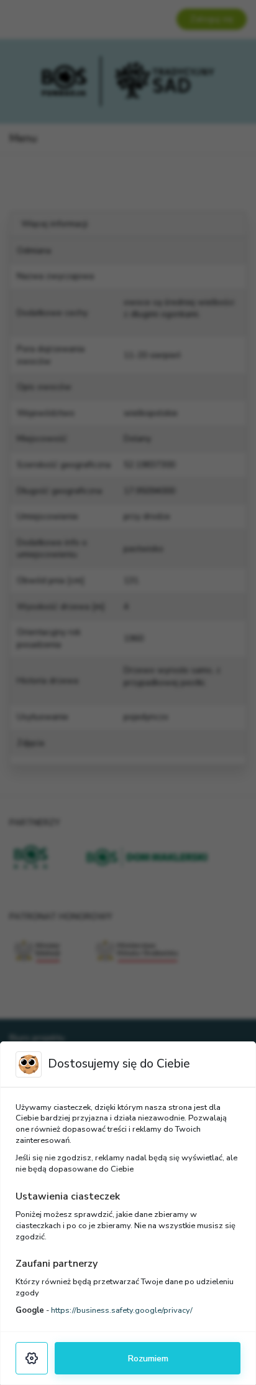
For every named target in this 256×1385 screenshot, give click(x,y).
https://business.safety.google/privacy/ (122, 1310)
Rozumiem (147, 1358)
